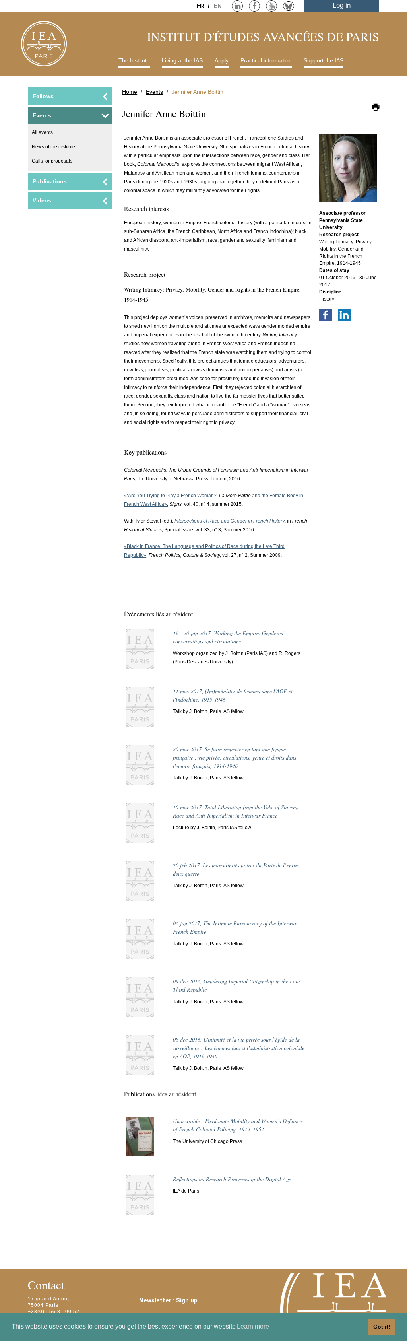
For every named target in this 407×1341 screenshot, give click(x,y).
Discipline (330, 292)
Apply (222, 60)
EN (217, 5)
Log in (342, 5)
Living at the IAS (182, 60)
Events (154, 92)
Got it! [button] (381, 1327)
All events (42, 132)
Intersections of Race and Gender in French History (229, 521)
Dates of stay (334, 270)
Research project (339, 234)
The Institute (134, 60)
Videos (42, 200)
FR (201, 5)
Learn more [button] (253, 1326)
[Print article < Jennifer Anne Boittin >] (375, 107)
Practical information (266, 60)
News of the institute (53, 147)
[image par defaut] (140, 884)
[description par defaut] (140, 652)
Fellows (43, 96)
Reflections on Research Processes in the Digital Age (232, 1179)
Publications (50, 181)
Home (129, 92)
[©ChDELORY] (348, 171)
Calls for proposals (52, 161)
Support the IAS (323, 60)
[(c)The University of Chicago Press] (140, 1140)
